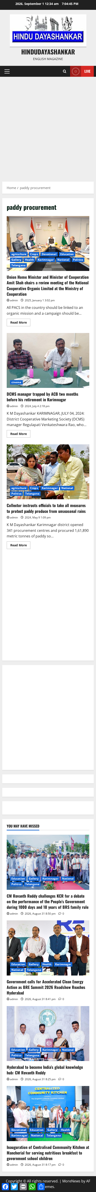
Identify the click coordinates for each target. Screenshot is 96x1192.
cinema (16, 382)
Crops (34, 254)
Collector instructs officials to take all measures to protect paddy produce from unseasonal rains (48, 471)
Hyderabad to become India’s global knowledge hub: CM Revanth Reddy (45, 1070)
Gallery (16, 260)
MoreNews (71, 1181)
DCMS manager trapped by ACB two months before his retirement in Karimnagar (48, 360)
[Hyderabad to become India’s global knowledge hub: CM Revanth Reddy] (48, 1033)
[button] (7, 71)
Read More (20, 323)
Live (87, 71)
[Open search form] (64, 71)
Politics (78, 260)
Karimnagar (46, 260)
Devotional (49, 254)
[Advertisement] (48, 127)
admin (14, 300)
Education (67, 254)
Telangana (18, 265)
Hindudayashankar (48, 51)
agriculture (18, 254)
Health (29, 260)
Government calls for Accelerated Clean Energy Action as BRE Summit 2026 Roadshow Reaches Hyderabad (46, 987)
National (63, 260)
